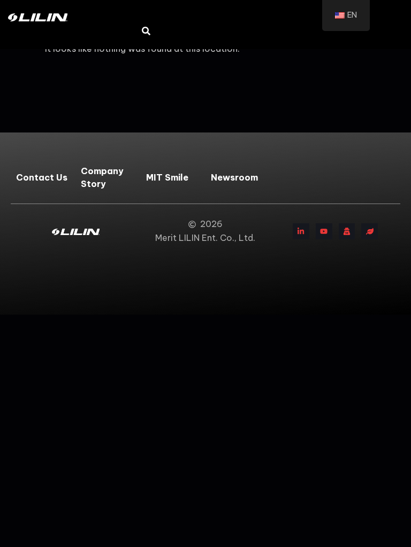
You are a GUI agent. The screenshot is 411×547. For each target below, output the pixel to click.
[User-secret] (347, 231)
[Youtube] (324, 231)
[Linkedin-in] (301, 231)
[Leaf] (369, 231)
